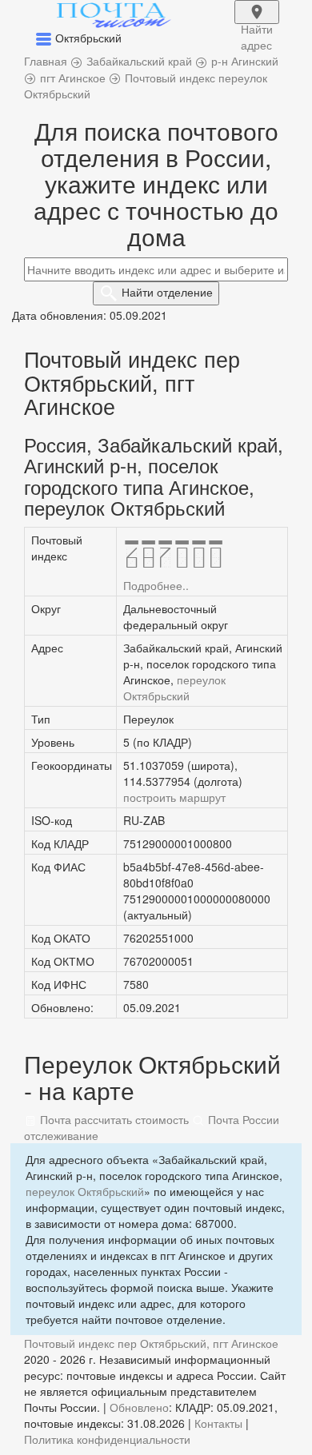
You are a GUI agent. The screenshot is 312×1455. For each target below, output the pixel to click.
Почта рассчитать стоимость (113, 1119)
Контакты (218, 1423)
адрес (257, 22)
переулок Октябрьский (174, 688)
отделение (167, 292)
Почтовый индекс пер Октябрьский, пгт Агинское (151, 1343)
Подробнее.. (156, 585)
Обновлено (139, 1407)
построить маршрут (174, 797)
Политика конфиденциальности (107, 1439)
